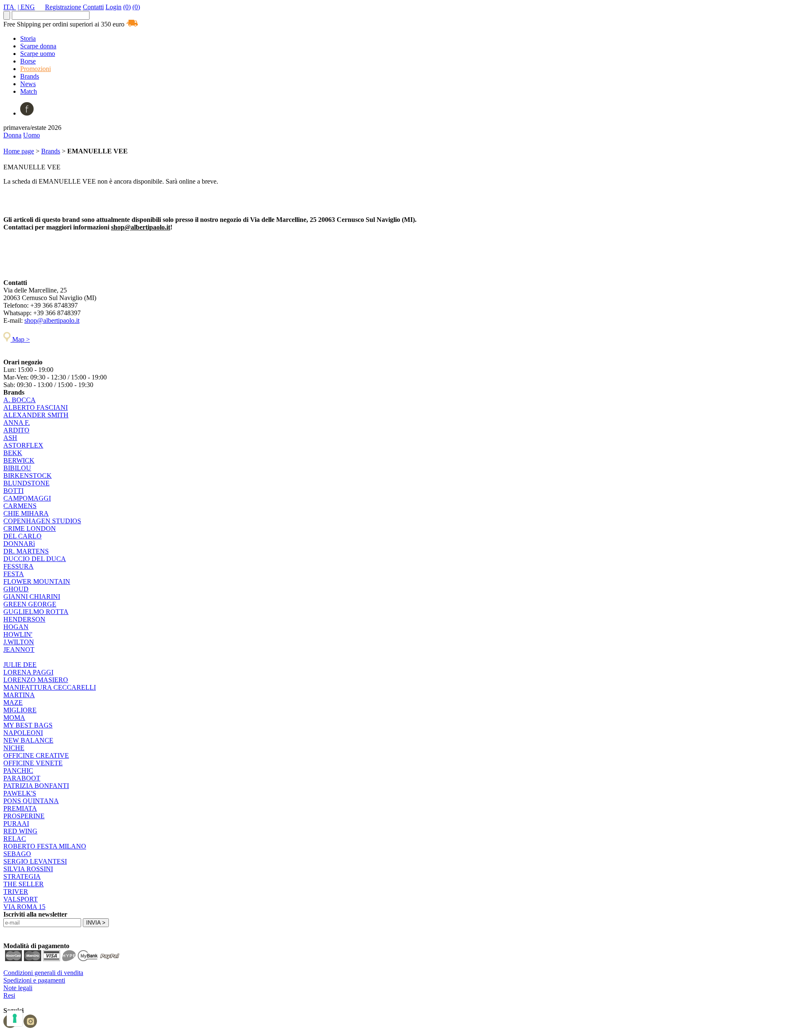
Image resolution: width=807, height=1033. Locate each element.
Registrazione (63, 7)
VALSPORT (20, 899)
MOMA (14, 717)
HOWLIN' (17, 634)
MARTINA (19, 694)
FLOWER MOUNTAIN (36, 581)
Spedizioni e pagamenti (34, 980)
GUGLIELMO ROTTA (36, 611)
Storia (28, 38)
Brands (29, 76)
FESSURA (18, 566)
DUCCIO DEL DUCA (34, 558)
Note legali (17, 987)
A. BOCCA (19, 399)
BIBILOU (17, 468)
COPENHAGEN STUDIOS (42, 520)
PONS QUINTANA (31, 800)
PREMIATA (20, 808)
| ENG (26, 7)
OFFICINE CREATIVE (36, 755)
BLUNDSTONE (26, 483)
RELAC (14, 838)
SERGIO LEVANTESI (35, 861)
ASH (10, 437)
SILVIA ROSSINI (28, 868)
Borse (28, 61)
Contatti (93, 7)
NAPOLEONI (23, 732)
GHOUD (16, 589)
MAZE (13, 702)
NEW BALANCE (28, 740)
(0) (127, 7)
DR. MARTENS (26, 551)
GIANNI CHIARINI (31, 596)
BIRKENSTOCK (27, 475)
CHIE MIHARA (26, 513)
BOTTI (13, 490)
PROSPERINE (24, 816)
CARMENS (20, 505)
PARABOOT (21, 778)
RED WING (20, 831)
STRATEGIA (22, 876)
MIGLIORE (20, 710)
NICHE (13, 747)
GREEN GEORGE (29, 604)
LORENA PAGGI (28, 672)
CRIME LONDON (29, 528)
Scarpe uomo (37, 53)
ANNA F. (16, 422)
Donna (12, 135)
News (28, 83)
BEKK (12, 452)
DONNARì (19, 543)
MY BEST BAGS (28, 725)
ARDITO (16, 430)
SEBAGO (17, 853)
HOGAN (16, 626)
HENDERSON (24, 619)
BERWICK (18, 460)
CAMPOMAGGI (27, 498)
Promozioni (35, 68)
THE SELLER (23, 884)
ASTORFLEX (23, 445)
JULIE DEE (20, 664)
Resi (9, 995)
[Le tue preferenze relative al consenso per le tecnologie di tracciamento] (15, 1018)
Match (28, 91)
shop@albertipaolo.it (140, 227)
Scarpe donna (38, 46)
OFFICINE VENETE (33, 763)
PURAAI (16, 823)
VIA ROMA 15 (24, 906)
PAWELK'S (19, 793)
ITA (9, 7)
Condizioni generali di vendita (43, 972)
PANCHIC (18, 770)
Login (113, 7)
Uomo (31, 135)
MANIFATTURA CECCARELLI (49, 687)
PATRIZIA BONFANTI (36, 785)
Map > (20, 339)
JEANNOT (18, 649)
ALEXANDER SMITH (36, 415)
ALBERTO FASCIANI (35, 407)
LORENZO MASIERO (35, 679)
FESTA (13, 573)
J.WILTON (18, 642)
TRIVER (15, 891)
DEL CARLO (22, 536)
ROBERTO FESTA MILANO (44, 846)
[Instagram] (30, 1025)
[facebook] (27, 113)
